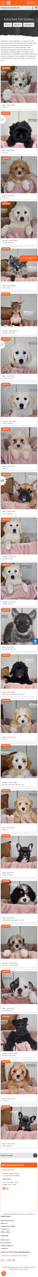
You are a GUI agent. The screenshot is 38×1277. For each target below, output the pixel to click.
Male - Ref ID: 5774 (8, 737)
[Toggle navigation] (3, 3)
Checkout (4, 1248)
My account (5, 1240)
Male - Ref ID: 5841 (8, 105)
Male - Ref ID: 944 (8, 1099)
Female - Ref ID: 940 (9, 602)
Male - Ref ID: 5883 (8, 286)
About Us (4, 1223)
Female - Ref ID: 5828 (9, 241)
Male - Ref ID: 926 (8, 466)
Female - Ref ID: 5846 (9, 1053)
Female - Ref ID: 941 (9, 557)
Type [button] (7, 25)
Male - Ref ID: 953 (8, 828)
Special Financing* (7, 1221)
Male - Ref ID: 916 (8, 647)
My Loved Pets (6, 1243)
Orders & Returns (7, 1246)
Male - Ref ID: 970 (8, 1144)
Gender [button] (28, 25)
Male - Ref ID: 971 (8, 873)
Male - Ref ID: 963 (8, 918)
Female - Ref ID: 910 (9, 421)
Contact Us (5, 1229)
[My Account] (33, 8)
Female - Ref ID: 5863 (9, 783)
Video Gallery (5, 1232)
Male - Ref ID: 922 (8, 195)
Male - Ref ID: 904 (8, 150)
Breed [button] (16, 25)
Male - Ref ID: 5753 (8, 512)
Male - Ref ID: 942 (8, 1008)
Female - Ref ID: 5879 (9, 331)
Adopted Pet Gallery (8, 1226)
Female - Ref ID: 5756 (9, 963)
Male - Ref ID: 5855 (8, 692)
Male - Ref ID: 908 (8, 376)
